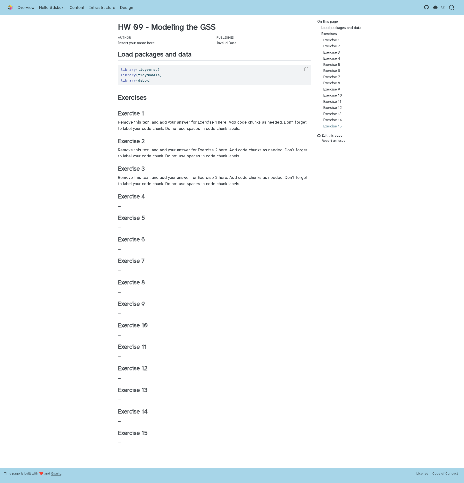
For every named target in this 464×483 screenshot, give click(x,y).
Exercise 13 (332, 114)
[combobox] (452, 7)
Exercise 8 (331, 83)
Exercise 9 (331, 89)
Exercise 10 (332, 95)
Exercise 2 (331, 46)
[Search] (451, 7)
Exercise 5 (331, 65)
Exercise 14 (332, 120)
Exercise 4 (331, 58)
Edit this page (332, 136)
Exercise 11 (332, 101)
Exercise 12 (332, 107)
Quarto (56, 473)
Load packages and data (341, 28)
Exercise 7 (331, 77)
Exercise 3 (331, 52)
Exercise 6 (331, 71)
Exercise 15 (332, 126)
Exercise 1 (331, 40)
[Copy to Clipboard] (306, 69)
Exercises (329, 34)
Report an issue (333, 141)
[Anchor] (196, 53)
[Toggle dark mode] (443, 7)
